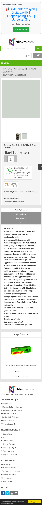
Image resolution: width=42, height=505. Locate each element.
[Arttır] (15, 159)
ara (38, 49)
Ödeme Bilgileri (21, 214)
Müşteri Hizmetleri (9, 454)
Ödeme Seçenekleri (9, 423)
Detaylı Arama (8, 440)
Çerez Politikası (8, 420)
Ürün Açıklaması (21, 210)
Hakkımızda (6, 403)
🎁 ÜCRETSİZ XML (21, 29)
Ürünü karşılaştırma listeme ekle (16, 191)
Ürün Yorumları (21, 218)
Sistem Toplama (8, 444)
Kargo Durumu (8, 451)
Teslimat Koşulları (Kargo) (12, 410)
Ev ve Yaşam (7, 478)
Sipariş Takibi (7, 434)
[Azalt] (6, 159)
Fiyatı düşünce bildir (12, 198)
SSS (21, 222)
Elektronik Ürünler (8, 467)
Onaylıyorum (34, 502)
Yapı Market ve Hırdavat (25, 68)
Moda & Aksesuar (9, 474)
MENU (5, 63)
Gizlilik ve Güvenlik (9, 413)
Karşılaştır (34, 191)
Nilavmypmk (8, 72)
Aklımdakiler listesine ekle (14, 201)
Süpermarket (7, 481)
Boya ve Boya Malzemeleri (14, 75)
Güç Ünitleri (6, 464)
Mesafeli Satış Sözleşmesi (12, 407)
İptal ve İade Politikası (10, 417)
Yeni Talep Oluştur (9, 447)
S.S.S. (4, 437)
